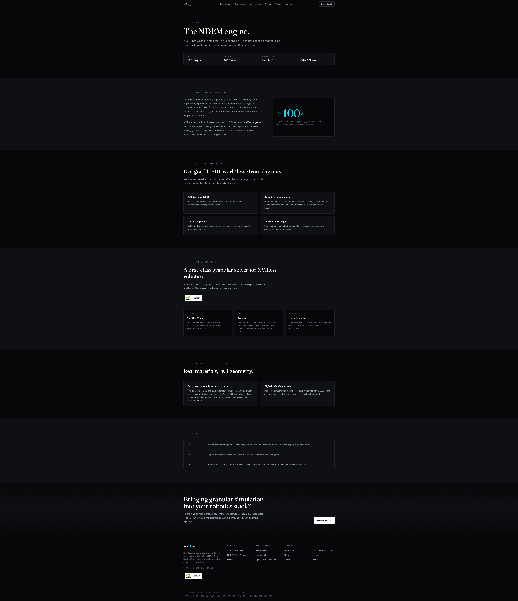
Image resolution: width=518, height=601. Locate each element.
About (278, 4)
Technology (225, 4)
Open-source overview (266, 559)
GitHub (315, 559)
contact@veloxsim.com (323, 550)
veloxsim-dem (262, 550)
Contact (288, 4)
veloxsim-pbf (261, 555)
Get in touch (326, 4)
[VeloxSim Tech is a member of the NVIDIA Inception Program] (193, 298)
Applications (255, 4)
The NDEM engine (235, 550)
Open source (240, 4)
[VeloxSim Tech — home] (188, 4)
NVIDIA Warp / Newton (237, 555)
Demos (268, 4)
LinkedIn (316, 555)
